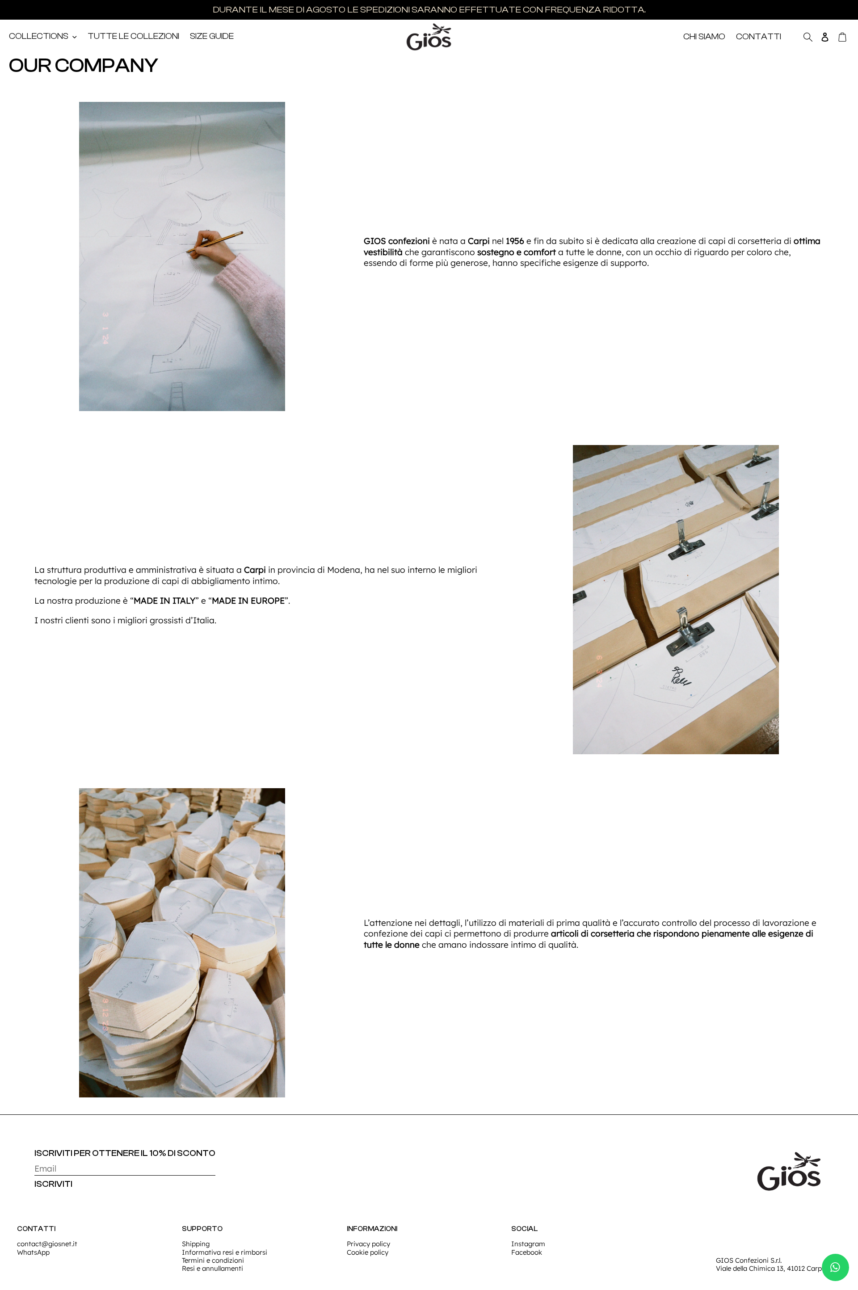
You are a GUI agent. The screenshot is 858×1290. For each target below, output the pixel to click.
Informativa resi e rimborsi (224, 1252)
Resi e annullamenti (212, 1268)
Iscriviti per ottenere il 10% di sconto (124, 1153)
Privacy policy (368, 1244)
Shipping (196, 1244)
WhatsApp (33, 1252)
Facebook (526, 1252)
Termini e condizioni (213, 1260)
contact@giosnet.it (47, 1244)
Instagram (528, 1244)
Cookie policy (367, 1252)
